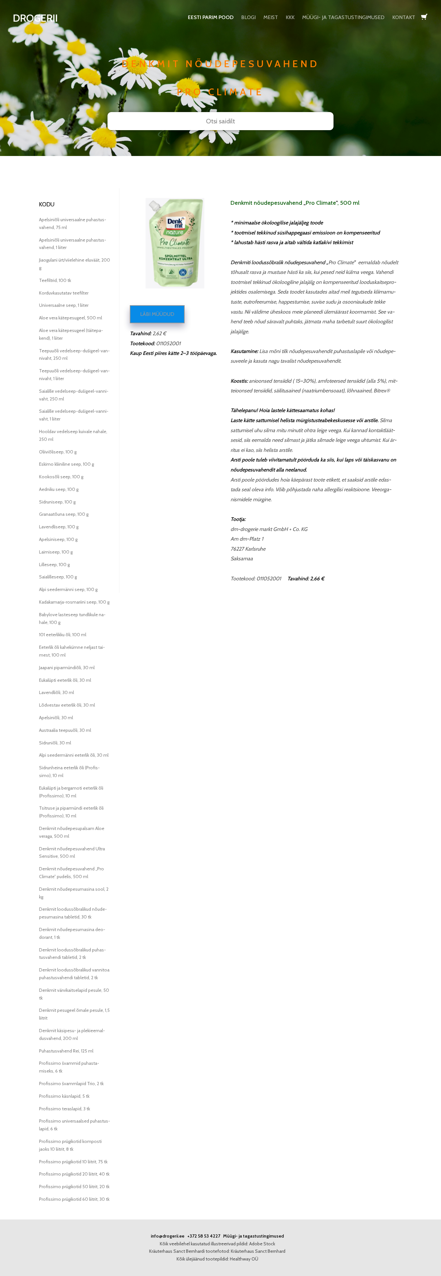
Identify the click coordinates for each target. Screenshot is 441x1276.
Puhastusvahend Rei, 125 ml (66, 1051)
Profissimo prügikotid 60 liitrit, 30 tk (74, 1199)
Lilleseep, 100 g (54, 564)
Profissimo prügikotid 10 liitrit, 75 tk (73, 1162)
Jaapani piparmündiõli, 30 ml (67, 667)
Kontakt (403, 17)
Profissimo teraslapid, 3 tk (64, 1109)
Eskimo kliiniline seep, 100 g (66, 464)
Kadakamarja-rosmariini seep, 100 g (74, 602)
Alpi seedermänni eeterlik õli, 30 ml (73, 755)
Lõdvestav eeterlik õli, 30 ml (67, 705)
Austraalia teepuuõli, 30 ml (65, 730)
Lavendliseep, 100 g (58, 527)
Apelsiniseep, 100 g (58, 539)
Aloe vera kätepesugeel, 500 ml (70, 318)
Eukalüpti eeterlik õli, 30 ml (65, 680)
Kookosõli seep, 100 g (61, 477)
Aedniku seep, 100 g (58, 489)
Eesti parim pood (210, 17)
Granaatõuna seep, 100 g (63, 514)
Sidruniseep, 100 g (57, 502)
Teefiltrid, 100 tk (55, 280)
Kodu (47, 204)
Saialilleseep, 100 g (58, 577)
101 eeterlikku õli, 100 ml (62, 635)
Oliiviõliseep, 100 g (58, 452)
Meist (270, 17)
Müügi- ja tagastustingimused (343, 17)
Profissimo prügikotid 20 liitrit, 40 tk (74, 1174)
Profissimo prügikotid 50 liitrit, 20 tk (74, 1186)
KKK (290, 17)
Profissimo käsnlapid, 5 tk (64, 1096)
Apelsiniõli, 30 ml (56, 718)
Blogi (248, 17)
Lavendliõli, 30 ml (56, 692)
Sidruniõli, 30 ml (55, 743)
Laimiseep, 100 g (56, 552)
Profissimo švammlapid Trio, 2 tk (71, 1083)
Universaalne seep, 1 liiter (63, 305)
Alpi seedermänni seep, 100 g (68, 589)
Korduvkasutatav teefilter (63, 293)
